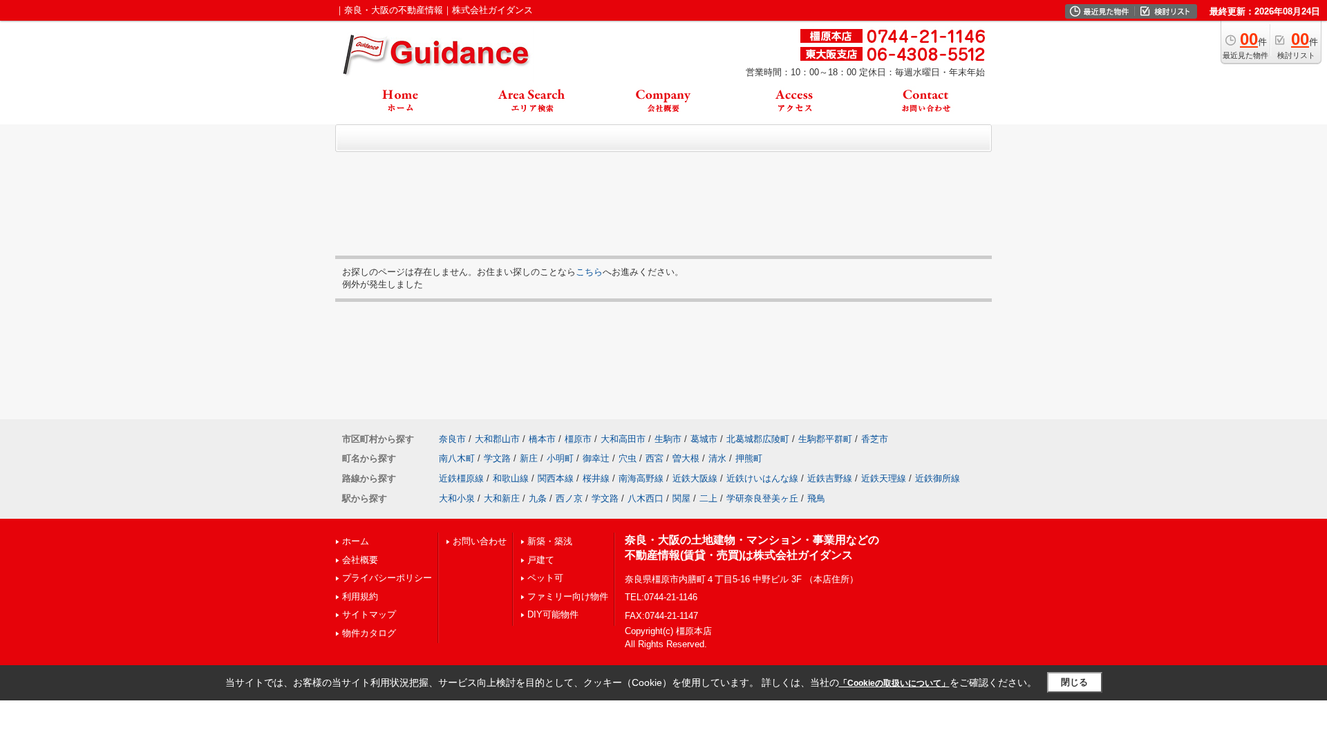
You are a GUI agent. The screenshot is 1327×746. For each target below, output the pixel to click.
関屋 (681, 498)
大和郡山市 (497, 439)
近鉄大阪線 (694, 478)
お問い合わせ (480, 541)
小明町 (560, 458)
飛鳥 (816, 498)
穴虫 (628, 458)
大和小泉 (457, 498)
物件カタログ (369, 633)
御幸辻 (596, 458)
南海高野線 (641, 478)
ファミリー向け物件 (567, 596)
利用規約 (360, 596)
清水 (717, 458)
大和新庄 (502, 498)
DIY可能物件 (552, 614)
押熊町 (748, 458)
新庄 (529, 458)
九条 (538, 498)
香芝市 (874, 439)
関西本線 (556, 478)
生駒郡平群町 (825, 439)
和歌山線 (511, 478)
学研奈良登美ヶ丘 (762, 498)
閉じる (1074, 682)
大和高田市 (623, 439)
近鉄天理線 (883, 478)
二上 (708, 498)
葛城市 (703, 439)
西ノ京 (569, 498)
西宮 (655, 458)
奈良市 (452, 439)
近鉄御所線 (937, 478)
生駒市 (668, 439)
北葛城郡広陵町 (757, 439)
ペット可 (545, 578)
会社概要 (360, 560)
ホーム (355, 541)
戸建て (540, 560)
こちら (589, 272)
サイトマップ (369, 614)
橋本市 (542, 439)
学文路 (497, 458)
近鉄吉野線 (829, 478)
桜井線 (596, 478)
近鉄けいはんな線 (762, 478)
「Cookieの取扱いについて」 (894, 683)
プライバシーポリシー (387, 578)
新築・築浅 (549, 541)
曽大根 (685, 458)
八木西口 (646, 498)
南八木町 (457, 458)
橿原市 (578, 439)
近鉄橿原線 (461, 478)
